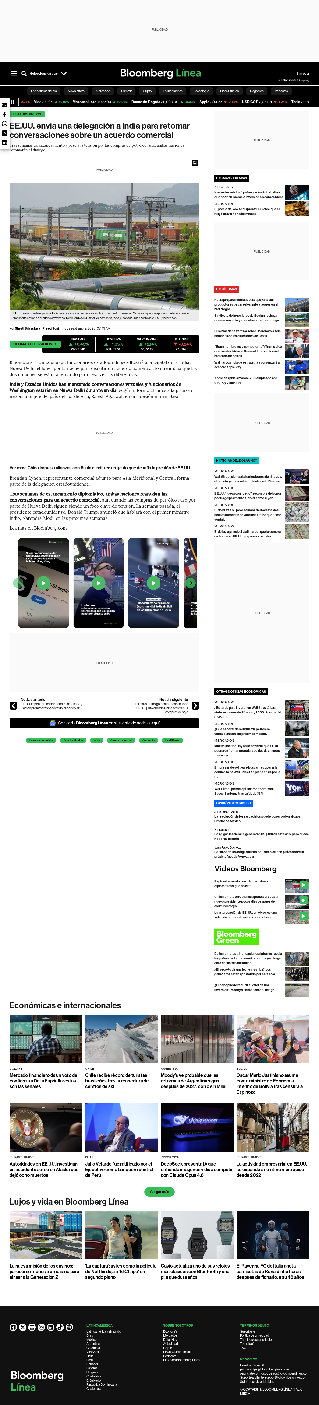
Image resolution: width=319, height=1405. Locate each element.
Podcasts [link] (281, 91)
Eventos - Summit (252, 1365)
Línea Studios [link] (229, 91)
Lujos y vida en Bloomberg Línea (69, 1202)
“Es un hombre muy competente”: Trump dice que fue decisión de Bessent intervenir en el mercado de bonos (248, 351)
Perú (89, 1360)
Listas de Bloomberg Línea (181, 1360)
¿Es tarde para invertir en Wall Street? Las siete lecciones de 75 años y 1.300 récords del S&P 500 (247, 712)
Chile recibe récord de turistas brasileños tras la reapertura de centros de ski (117, 1080)
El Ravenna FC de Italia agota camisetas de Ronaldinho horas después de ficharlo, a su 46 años (270, 1271)
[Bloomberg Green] (261, 937)
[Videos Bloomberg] (261, 869)
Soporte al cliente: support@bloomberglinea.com (273, 1377)
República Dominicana (101, 1384)
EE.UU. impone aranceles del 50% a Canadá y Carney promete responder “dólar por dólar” (51, 706)
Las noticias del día (41, 740)
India (97, 740)
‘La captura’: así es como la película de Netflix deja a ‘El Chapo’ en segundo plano (120, 1271)
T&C (243, 1348)
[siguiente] (195, 706)
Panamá (91, 1368)
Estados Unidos (27, 114)
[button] (195, 163)
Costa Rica (93, 1376)
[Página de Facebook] (13, 1327)
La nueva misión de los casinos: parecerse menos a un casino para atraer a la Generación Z (44, 1271)
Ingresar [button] (303, 74)
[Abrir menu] (14, 73)
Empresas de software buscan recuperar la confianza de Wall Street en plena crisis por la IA (247, 772)
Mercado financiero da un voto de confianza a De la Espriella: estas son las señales (44, 1080)
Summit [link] (126, 91)
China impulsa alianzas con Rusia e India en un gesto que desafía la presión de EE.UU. (109, 468)
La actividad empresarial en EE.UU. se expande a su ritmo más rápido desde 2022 (272, 1169)
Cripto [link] (147, 91)
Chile (89, 1356)
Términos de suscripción (256, 1340)
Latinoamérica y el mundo (103, 1331)
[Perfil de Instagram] (41, 1327)
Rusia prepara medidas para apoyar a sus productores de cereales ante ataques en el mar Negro (246, 304)
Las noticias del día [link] (44, 91)
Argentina (93, 1343)
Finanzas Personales (177, 1352)
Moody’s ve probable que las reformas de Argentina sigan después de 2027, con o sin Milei (194, 1080)
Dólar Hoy (170, 1340)
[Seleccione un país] (64, 73)
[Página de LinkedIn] (50, 1327)
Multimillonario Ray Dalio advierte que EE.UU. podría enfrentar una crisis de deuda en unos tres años (247, 750)
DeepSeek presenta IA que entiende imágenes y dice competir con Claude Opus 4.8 (197, 1169)
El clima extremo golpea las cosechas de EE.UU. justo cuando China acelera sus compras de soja (160, 708)
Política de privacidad (254, 1335)
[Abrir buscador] (24, 73)
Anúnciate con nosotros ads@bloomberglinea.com (274, 1373)
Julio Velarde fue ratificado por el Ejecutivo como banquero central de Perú (119, 1169)
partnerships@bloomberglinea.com (264, 1369)
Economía (170, 1331)
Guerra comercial (121, 740)
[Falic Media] (281, 80)
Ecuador (92, 1364)
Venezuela (93, 1352)
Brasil (90, 1335)
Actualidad (170, 1343)
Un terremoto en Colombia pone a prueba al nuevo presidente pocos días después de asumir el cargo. (246, 901)
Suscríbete (247, 1331)
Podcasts (169, 1356)
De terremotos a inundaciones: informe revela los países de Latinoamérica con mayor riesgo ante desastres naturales (248, 958)
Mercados (170, 1335)
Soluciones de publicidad (257, 1382)
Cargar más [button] (159, 1192)
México (91, 1340)
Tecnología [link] (201, 91)
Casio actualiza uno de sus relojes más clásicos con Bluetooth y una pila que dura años (195, 1271)
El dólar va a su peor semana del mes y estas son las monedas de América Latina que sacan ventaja (247, 515)
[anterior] (13, 706)
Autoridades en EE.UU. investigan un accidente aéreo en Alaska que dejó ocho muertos (44, 1169)
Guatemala (93, 1389)
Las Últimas (172, 740)
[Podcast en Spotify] (69, 1327)
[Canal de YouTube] (32, 1327)
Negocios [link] (257, 91)
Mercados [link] (103, 91)
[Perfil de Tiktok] (60, 1327)
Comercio (148, 740)
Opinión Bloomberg (233, 803)
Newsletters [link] (76, 91)
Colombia (93, 1348)
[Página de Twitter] (22, 1327)
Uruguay (92, 1372)
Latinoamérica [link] (173, 91)
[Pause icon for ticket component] (13, 102)
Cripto (167, 1348)
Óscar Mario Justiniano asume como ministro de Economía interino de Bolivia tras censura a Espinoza (270, 1083)
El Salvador (94, 1380)
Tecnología (247, 1343)
